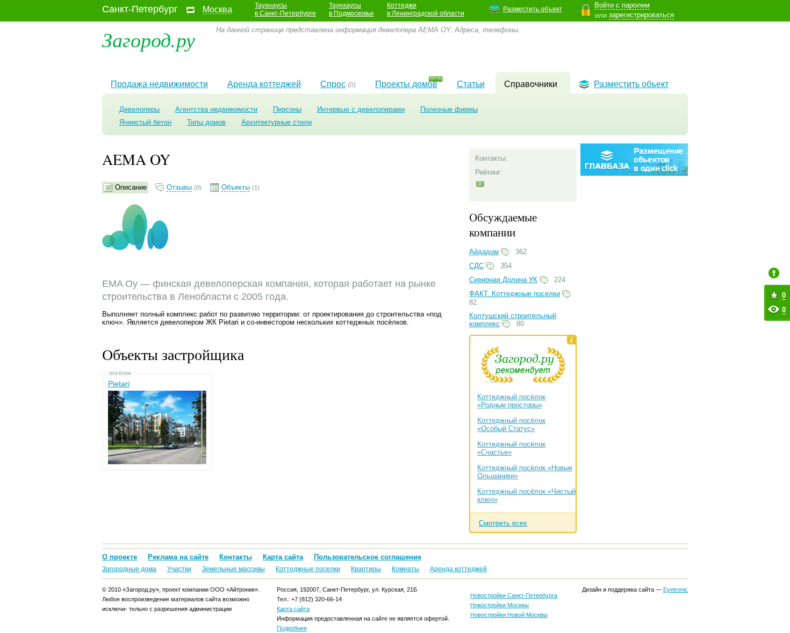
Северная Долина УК (503, 280)
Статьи (471, 84)
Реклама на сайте (178, 557)
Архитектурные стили (276, 122)
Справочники (530, 84)
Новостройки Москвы (499, 605)
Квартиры (366, 569)
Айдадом (484, 252)
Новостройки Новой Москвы (509, 615)
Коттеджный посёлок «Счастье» (511, 448)
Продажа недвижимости (159, 84)
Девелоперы (139, 109)
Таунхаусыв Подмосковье (351, 9)
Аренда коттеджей (264, 84)
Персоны (287, 109)
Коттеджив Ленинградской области (425, 9)
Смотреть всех (503, 523)
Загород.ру (148, 39)
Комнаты (405, 569)
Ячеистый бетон (145, 122)
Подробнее (292, 628)
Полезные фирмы (449, 109)
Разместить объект (532, 9)
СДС (476, 266)
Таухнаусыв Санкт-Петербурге (285, 9)
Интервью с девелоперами (361, 109)
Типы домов (206, 122)
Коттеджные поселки (308, 569)
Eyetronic (675, 589)
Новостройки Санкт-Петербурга (513, 595)
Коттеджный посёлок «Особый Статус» (511, 424)
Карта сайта (283, 557)
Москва (217, 9)
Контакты (235, 557)
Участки (179, 569)
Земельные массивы (233, 569)
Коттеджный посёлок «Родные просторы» (511, 401)
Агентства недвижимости (216, 109)
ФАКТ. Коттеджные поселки (514, 294)
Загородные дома (129, 569)
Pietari (119, 383)
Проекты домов (406, 84)
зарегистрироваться (641, 15)
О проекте (119, 557)
